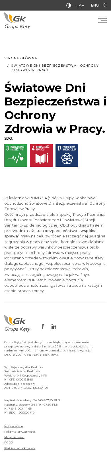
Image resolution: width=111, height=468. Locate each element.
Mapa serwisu (14, 437)
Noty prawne (13, 426)
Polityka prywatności (19, 431)
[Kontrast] (68, 5)
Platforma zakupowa (19, 448)
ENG (95, 5)
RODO (8, 442)
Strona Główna (20, 58)
